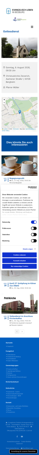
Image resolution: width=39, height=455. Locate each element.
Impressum (19, 443)
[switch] (34, 228)
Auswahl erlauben (19, 260)
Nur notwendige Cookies (19, 266)
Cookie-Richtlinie (26, 441)
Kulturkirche (10, 388)
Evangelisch (10, 351)
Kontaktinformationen (13, 441)
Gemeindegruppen (12, 365)
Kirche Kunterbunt (12, 382)
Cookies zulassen (19, 255)
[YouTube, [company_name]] (22, 436)
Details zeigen (28, 249)
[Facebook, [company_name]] (17, 436)
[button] (19, 27)
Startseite (9, 343)
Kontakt (8, 402)
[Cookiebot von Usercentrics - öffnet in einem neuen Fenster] (28, 187)
